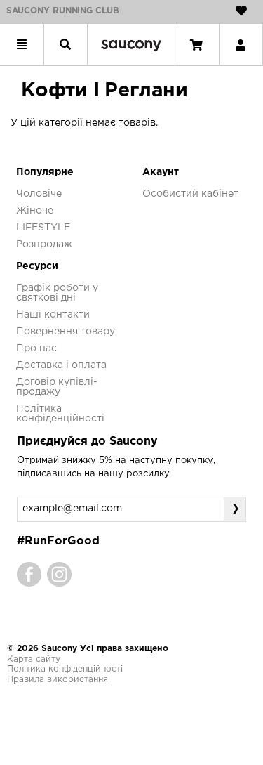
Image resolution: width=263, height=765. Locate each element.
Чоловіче (39, 194)
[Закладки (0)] (241, 11)
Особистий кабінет (190, 194)
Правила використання (57, 680)
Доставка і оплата (61, 365)
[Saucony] (131, 44)
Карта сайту (33, 659)
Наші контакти (53, 314)
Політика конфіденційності (65, 669)
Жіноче (34, 211)
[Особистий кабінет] (240, 44)
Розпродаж (44, 244)
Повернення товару (65, 331)
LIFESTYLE (43, 227)
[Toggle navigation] (22, 44)
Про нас (36, 348)
